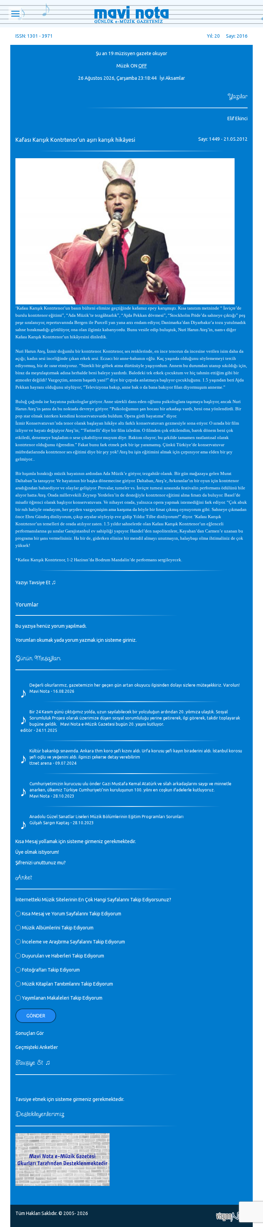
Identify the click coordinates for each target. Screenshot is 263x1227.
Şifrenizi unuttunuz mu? (40, 862)
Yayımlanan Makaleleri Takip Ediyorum (61, 998)
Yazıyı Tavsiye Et (35, 582)
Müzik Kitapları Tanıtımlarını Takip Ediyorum (67, 984)
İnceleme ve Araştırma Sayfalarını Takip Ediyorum (73, 941)
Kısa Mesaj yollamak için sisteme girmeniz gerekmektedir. (75, 841)
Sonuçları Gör (29, 1033)
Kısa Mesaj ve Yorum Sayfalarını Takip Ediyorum (71, 913)
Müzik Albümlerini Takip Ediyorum (57, 927)
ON (133, 65)
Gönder (35, 1015)
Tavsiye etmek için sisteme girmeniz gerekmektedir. (69, 1099)
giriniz (129, 640)
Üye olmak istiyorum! (37, 852)
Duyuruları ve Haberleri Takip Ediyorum (62, 956)
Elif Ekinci (237, 118)
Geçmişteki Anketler (36, 1047)
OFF (142, 65)
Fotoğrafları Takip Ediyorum (50, 970)
